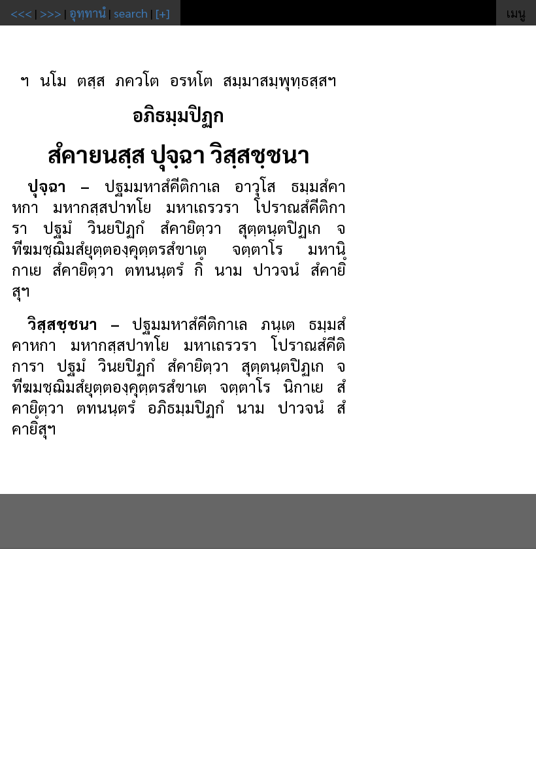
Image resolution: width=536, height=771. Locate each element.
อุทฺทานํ (87, 12)
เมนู (516, 12)
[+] (163, 12)
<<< (21, 12)
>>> (50, 12)
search (131, 12)
